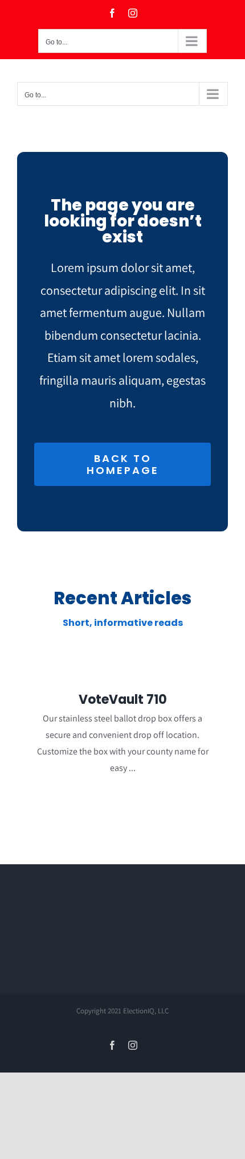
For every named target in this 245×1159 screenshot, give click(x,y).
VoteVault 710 (123, 699)
